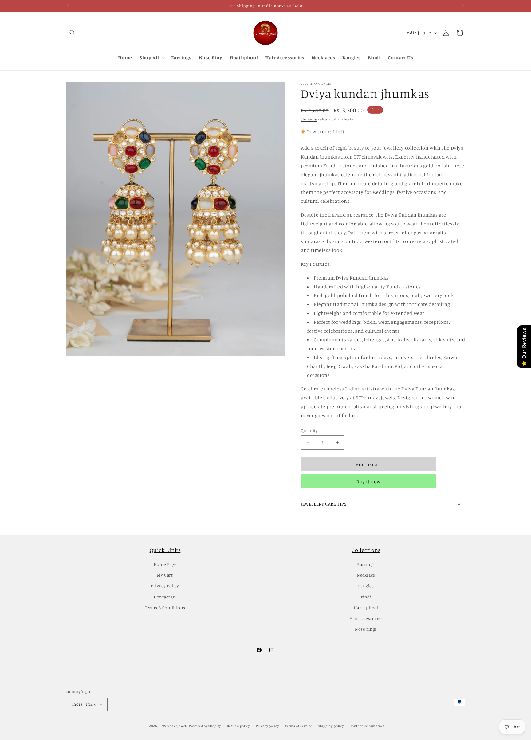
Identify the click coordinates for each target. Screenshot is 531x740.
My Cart (165, 575)
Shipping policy (331, 726)
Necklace (366, 575)
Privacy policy (267, 726)
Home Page (165, 564)
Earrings (366, 564)
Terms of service (298, 726)
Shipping (309, 119)
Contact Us (165, 596)
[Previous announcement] (68, 6)
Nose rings (366, 629)
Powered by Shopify (205, 726)
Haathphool (366, 607)
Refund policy (238, 726)
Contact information (367, 726)
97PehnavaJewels (173, 726)
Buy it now (368, 481)
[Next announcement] (463, 6)
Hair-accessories (366, 618)
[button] (72, 33)
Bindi (366, 596)
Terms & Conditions (165, 607)
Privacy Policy (165, 585)
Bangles (366, 585)
